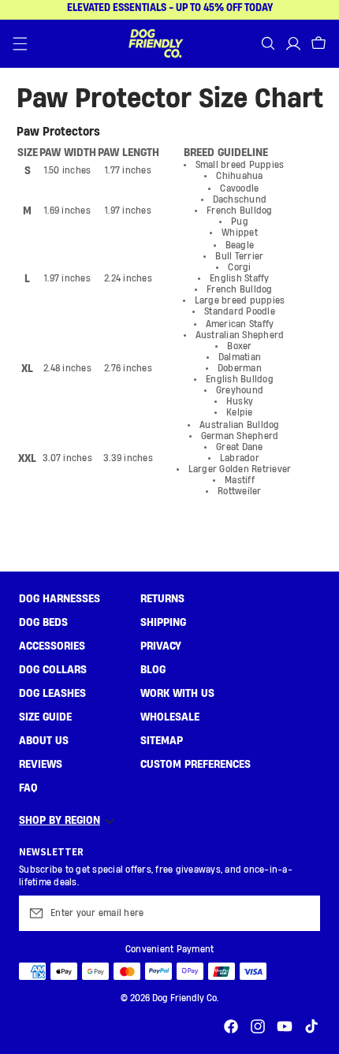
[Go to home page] (155, 43)
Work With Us (177, 693)
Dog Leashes (52, 693)
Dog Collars (53, 670)
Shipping (163, 622)
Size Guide (45, 717)
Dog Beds (43, 622)
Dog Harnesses (59, 599)
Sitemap (161, 741)
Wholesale (169, 717)
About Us (44, 741)
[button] (20, 43)
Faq (28, 788)
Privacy (160, 646)
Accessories (52, 646)
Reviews (40, 764)
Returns (162, 599)
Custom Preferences (195, 764)
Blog (153, 670)
